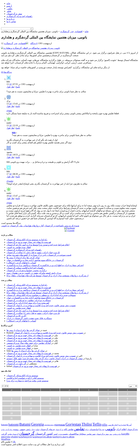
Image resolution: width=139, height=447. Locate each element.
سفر (110, 434)
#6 (10, 196)
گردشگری (64, 31)
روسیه (16, 429)
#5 (10, 174)
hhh (14, 132)
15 (108, 403)
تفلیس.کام (68, 429)
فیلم (9, 11)
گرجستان (26, 433)
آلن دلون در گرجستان (16, 363)
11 (31, 403)
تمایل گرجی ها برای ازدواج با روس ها (23, 257)
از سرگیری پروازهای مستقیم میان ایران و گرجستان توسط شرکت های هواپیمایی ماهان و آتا (47, 275)
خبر (72, 31)
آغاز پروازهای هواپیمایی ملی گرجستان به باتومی (22, 226)
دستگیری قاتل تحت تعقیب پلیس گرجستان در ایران (29, 318)
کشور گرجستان (44, 433)
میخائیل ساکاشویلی (77, 434)
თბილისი (5, 437)
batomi (4, 424)
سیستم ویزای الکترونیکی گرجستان (22, 375)
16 (127, 403)
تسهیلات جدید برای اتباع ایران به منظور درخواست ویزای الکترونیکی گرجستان (41, 295)
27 (69, 413)
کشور (55, 434)
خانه (8, 3)
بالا (14, 442)
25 (31, 413)
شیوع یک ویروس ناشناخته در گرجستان (61, 226)
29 (108, 413)
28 (89, 413)
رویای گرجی (9, 429)
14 (89, 403)
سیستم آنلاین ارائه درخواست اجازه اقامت (25, 378)
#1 (10, 84)
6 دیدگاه (33, 43)
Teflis (96, 424)
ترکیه (87, 429)
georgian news (49, 425)
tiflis (104, 424)
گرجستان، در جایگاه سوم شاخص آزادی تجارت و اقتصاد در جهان (35, 260)
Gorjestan (73, 424)
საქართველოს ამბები (42, 437)
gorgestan (59, 424)
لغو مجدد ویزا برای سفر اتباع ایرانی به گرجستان (28, 303)
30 (127, 413)
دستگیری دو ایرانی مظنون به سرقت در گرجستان (29, 300)
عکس (10, 8)
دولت (38, 429)
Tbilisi (87, 424)
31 (11, 418)
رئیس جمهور (25, 429)
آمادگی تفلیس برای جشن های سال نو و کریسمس (29, 343)
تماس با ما (11, 21)
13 (69, 403)
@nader (10, 181)
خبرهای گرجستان (47, 429)
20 (69, 408)
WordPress (5, 439)
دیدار (33, 429)
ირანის (14, 437)
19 (50, 408)
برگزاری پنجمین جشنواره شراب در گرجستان (27, 270)
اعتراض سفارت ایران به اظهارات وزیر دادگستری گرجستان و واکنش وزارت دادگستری (45, 265)
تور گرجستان (59, 429)
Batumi (25, 424)
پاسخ (18, 87)
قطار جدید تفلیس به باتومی (19, 247)
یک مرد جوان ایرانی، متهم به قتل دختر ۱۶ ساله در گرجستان (33, 252)
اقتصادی (78, 31)
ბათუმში (125, 434)
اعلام (124, 429)
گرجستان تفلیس (13, 434)
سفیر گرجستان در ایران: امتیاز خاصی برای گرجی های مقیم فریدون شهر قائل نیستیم (45, 358)
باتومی (110, 429)
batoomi (13, 424)
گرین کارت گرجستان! (16, 316)
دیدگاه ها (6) (6, 72)
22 (108, 408)
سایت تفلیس (117, 434)
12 (50, 403)
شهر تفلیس (91, 434)
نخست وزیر (63, 434)
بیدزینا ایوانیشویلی (97, 429)
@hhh (9, 111)
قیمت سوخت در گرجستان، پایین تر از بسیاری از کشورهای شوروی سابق (39, 255)
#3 (10, 125)
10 (11, 403)
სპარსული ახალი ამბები (63, 437)
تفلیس (79, 429)
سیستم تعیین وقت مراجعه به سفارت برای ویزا (27, 381)
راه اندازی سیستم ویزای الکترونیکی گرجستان (27, 239)
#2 (10, 104)
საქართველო (25, 437)
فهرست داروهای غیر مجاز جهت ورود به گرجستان (29, 242)
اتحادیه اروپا (122, 425)
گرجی (4, 434)
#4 (10, 155)
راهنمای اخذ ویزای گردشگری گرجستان (24, 250)
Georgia (37, 424)
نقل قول (10, 87)
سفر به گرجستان (14, 14)
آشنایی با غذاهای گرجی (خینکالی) (21, 263)
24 (11, 413)
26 (50, 413)
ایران (118, 429)
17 (11, 408)
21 (89, 408)
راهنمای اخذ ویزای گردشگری (20, 16)
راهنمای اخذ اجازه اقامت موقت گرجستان (25, 268)
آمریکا (129, 425)
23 (127, 408)
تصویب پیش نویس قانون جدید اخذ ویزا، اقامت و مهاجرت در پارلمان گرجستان (41, 305)
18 (31, 408)
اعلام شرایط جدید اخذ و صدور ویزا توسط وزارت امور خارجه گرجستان (38, 245)
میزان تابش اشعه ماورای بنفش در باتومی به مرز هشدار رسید (34, 273)
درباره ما (10, 19)
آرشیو (9, 6)
